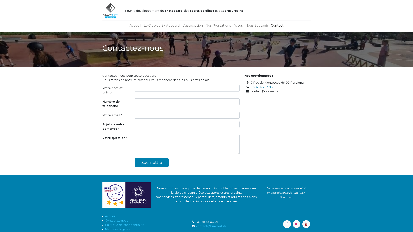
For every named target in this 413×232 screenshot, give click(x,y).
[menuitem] (135, 25)
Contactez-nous (116, 220)
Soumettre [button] (151, 162)
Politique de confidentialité (124, 225)
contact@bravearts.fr (211, 226)
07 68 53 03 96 (262, 87)
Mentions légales (117, 229)
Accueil (110, 216)
